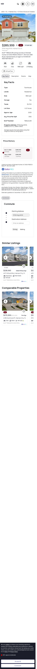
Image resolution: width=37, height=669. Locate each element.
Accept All (18, 661)
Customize (18, 665)
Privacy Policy (14, 651)
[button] (17, 45)
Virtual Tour (9, 71)
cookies (7, 644)
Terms (6, 651)
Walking (22, 229)
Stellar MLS (5, 174)
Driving (15, 229)
